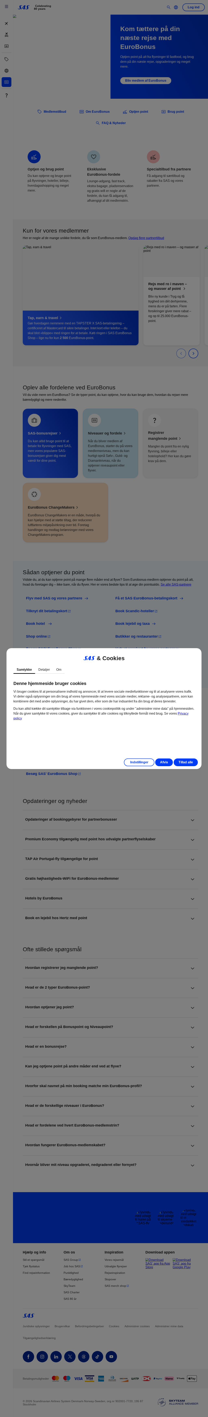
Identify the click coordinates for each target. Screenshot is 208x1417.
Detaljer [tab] (44, 669)
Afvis (164, 762)
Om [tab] (58, 669)
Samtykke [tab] (24, 669)
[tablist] (104, 670)
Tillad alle (186, 762)
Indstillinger (139, 762)
